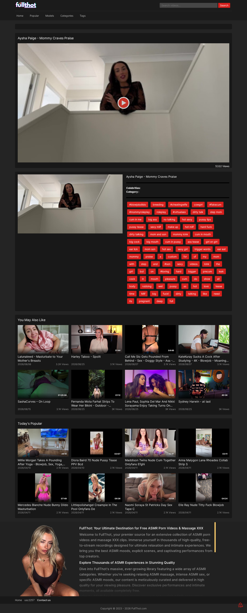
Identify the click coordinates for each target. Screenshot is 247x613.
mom (216, 256)
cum (184, 278)
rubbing (147, 286)
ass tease (193, 241)
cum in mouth (203, 234)
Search (224, 5)
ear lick (133, 249)
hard (178, 271)
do (195, 278)
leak (221, 271)
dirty (178, 293)
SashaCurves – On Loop (34, 401)
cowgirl (198, 204)
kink (206, 263)
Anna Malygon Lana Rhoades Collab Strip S (203, 462)
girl (131, 271)
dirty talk (198, 212)
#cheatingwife (178, 204)
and (155, 263)
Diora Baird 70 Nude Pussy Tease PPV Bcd (94, 462)
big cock (134, 241)
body (132, 286)
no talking (169, 219)
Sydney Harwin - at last (194, 401)
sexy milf (155, 226)
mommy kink (180, 234)
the (218, 263)
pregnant (144, 301)
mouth (154, 278)
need (217, 293)
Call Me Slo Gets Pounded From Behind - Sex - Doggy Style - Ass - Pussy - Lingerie (149, 359)
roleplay (161, 212)
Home (19, 15)
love (206, 286)
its (130, 301)
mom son (150, 249)
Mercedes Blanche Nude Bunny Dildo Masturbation (43, 507)
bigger (192, 271)
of (195, 256)
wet (160, 286)
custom (172, 256)
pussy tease (136, 226)
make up (173, 226)
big (154, 293)
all (218, 278)
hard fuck (206, 226)
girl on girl (211, 241)
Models (49, 15)
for (185, 256)
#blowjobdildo (137, 204)
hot (195, 286)
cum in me (135, 219)
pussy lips (205, 219)
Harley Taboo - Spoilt (86, 356)
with (131, 263)
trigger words (202, 249)
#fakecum (215, 204)
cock (132, 278)
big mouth (152, 241)
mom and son (158, 234)
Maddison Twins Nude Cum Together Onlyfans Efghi (150, 462)
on (152, 271)
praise (149, 256)
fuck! (166, 293)
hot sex (166, 249)
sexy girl (183, 249)
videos (193, 263)
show (207, 278)
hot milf (189, 226)
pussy (173, 286)
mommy (134, 256)
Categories (66, 15)
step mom (216, 212)
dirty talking (136, 234)
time (131, 293)
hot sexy (187, 219)
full (171, 301)
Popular (34, 15)
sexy (180, 263)
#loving (164, 271)
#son (167, 263)
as (185, 286)
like (205, 293)
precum (207, 271)
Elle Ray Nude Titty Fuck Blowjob (201, 505)
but (142, 271)
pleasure (170, 278)
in (143, 278)
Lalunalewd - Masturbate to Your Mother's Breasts (40, 358)
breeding (158, 204)
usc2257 (29, 600)
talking (192, 293)
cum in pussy (173, 241)
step (143, 263)
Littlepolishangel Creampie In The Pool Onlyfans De (94, 507)
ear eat (221, 249)
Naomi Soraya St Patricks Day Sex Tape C (148, 507)
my (204, 256)
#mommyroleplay (139, 212)
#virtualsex (179, 212)
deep (160, 301)
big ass (152, 219)
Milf (143, 293)
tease (219, 286)
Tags (83, 15)
